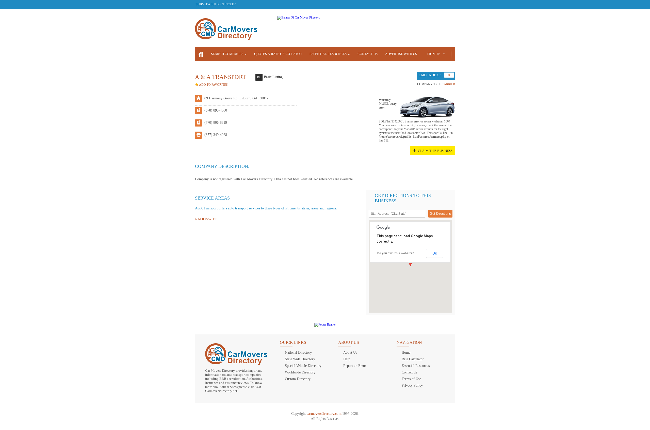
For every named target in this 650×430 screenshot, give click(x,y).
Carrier (448, 84)
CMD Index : (430, 75)
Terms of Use (411, 379)
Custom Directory (298, 379)
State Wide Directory (300, 359)
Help (346, 359)
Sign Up (433, 54)
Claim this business (435, 151)
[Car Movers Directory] (226, 29)
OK (434, 253)
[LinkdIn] (450, 4)
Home (406, 352)
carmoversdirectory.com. (324, 414)
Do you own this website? (395, 253)
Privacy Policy (412, 385)
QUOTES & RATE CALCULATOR (278, 54)
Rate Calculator (413, 359)
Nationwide (206, 219)
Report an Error (354, 366)
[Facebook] (423, 4)
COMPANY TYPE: (429, 84)
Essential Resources (328, 54)
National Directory (298, 352)
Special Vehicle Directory (303, 366)
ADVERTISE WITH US (401, 54)
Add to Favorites (213, 84)
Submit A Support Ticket (216, 4)
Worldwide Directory (300, 372)
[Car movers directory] (201, 54)
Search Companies (227, 54)
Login (465, 54)
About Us (350, 352)
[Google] (441, 4)
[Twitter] (432, 4)
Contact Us (368, 54)
